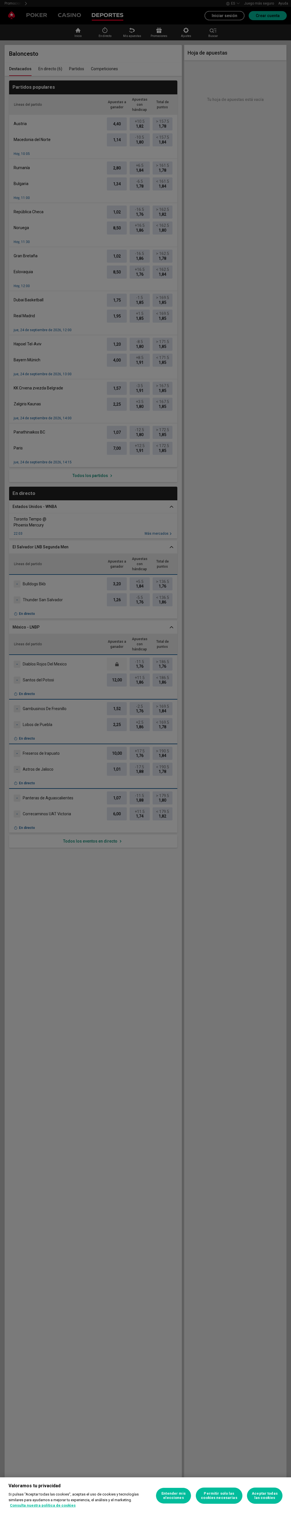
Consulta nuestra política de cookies (43, 1505)
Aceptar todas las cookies (265, 1495)
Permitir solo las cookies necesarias (219, 1495)
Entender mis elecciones (173, 1495)
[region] (145, 1495)
